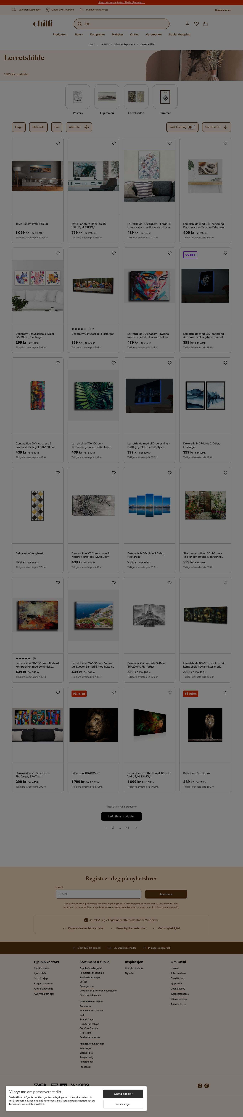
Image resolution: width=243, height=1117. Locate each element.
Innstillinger (123, 1104)
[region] (76, 1098)
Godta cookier (123, 1093)
